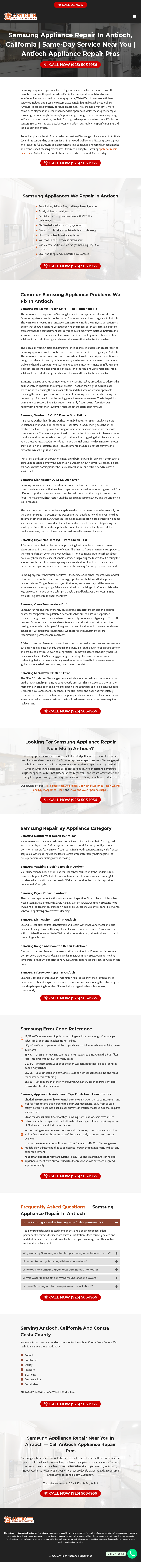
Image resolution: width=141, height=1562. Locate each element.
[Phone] (132, 1554)
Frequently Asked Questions (53, 1207)
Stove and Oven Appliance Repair (88, 789)
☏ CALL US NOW (71, 4)
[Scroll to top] (135, 1549)
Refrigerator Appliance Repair (61, 785)
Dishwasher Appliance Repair (94, 785)
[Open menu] (134, 16)
